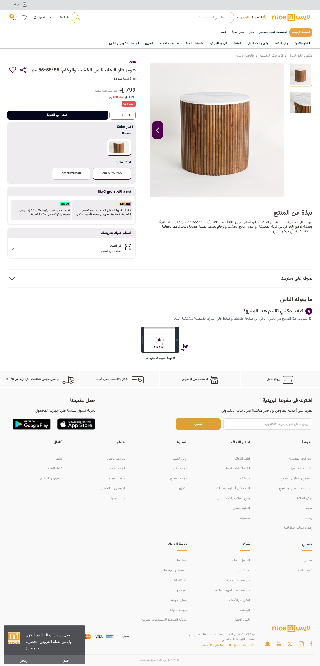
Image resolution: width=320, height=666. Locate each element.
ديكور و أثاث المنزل (300, 56)
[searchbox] (153, 17)
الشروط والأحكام (239, 600)
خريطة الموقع (179, 610)
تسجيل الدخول (46, 18)
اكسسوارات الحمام (113, 488)
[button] (102, 210)
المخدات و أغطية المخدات (233, 488)
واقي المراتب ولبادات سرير (233, 498)
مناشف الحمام (116, 458)
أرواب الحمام (117, 468)
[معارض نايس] (291, 17)
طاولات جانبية (245, 56)
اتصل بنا (182, 560)
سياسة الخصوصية (238, 580)
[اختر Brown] (119, 147)
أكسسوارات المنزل (301, 468)
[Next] (157, 130)
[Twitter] (290, 643)
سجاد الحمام (117, 478)
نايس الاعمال (242, 619)
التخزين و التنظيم (51, 478)
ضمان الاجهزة (179, 600)
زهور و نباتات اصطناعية (298, 527)
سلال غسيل (117, 498)
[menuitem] (273, 32)
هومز (133, 61)
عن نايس (244, 570)
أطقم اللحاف (242, 458)
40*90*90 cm (71, 173)
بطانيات (245, 518)
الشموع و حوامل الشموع (296, 478)
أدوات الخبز (180, 468)
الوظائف (245, 610)
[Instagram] (301, 643)
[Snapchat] (267, 643)
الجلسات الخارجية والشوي (295, 488)
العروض (182, 590)
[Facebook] (311, 643)
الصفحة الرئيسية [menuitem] (301, 32)
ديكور (59, 458)
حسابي (308, 560)
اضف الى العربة (58, 115)
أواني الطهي (180, 458)
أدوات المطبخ (179, 478)
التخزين (183, 488)
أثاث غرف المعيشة (271, 56)
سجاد (309, 508)
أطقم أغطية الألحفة (238, 468)
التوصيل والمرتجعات (175, 570)
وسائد (308, 518)
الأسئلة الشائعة (178, 580)
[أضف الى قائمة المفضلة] (13, 69)
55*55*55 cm (112, 173)
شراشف (245, 478)
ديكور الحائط (304, 498)
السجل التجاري (240, 560)
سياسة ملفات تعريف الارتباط (232, 590)
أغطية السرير (242, 508)
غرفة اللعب (55, 468)
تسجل (198, 424)
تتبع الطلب (305, 570)
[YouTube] (278, 643)
